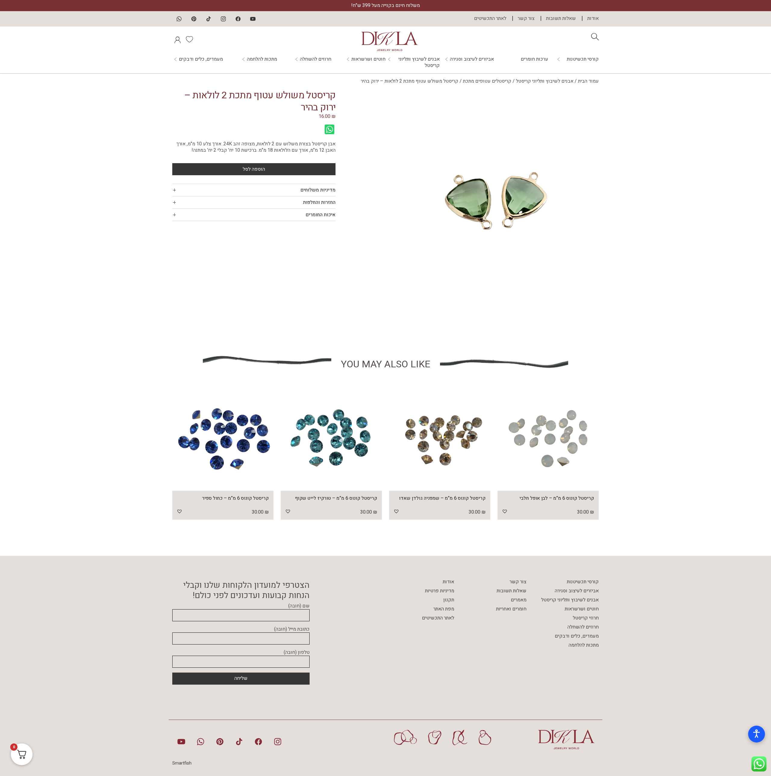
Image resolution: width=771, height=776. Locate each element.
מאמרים (518, 599)
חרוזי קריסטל (586, 618)
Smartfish (182, 763)
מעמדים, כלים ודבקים (201, 59)
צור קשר (526, 18)
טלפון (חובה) (297, 652)
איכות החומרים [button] (321, 214)
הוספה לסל (254, 169)
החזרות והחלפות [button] (319, 202)
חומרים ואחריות (511, 609)
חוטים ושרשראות (368, 59)
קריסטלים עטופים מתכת (487, 81)
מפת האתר (443, 609)
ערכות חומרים (534, 59)
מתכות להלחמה (262, 59)
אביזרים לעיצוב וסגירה (472, 59)
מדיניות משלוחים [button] (318, 190)
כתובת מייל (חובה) (292, 629)
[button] (504, 511)
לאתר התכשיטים (490, 18)
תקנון (448, 599)
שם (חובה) (299, 606)
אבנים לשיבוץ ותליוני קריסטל (419, 62)
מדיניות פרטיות (439, 590)
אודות (593, 18)
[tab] (254, 190)
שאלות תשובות (561, 18)
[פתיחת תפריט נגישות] (756, 734)
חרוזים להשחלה (315, 59)
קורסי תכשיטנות (583, 59)
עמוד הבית (588, 81)
